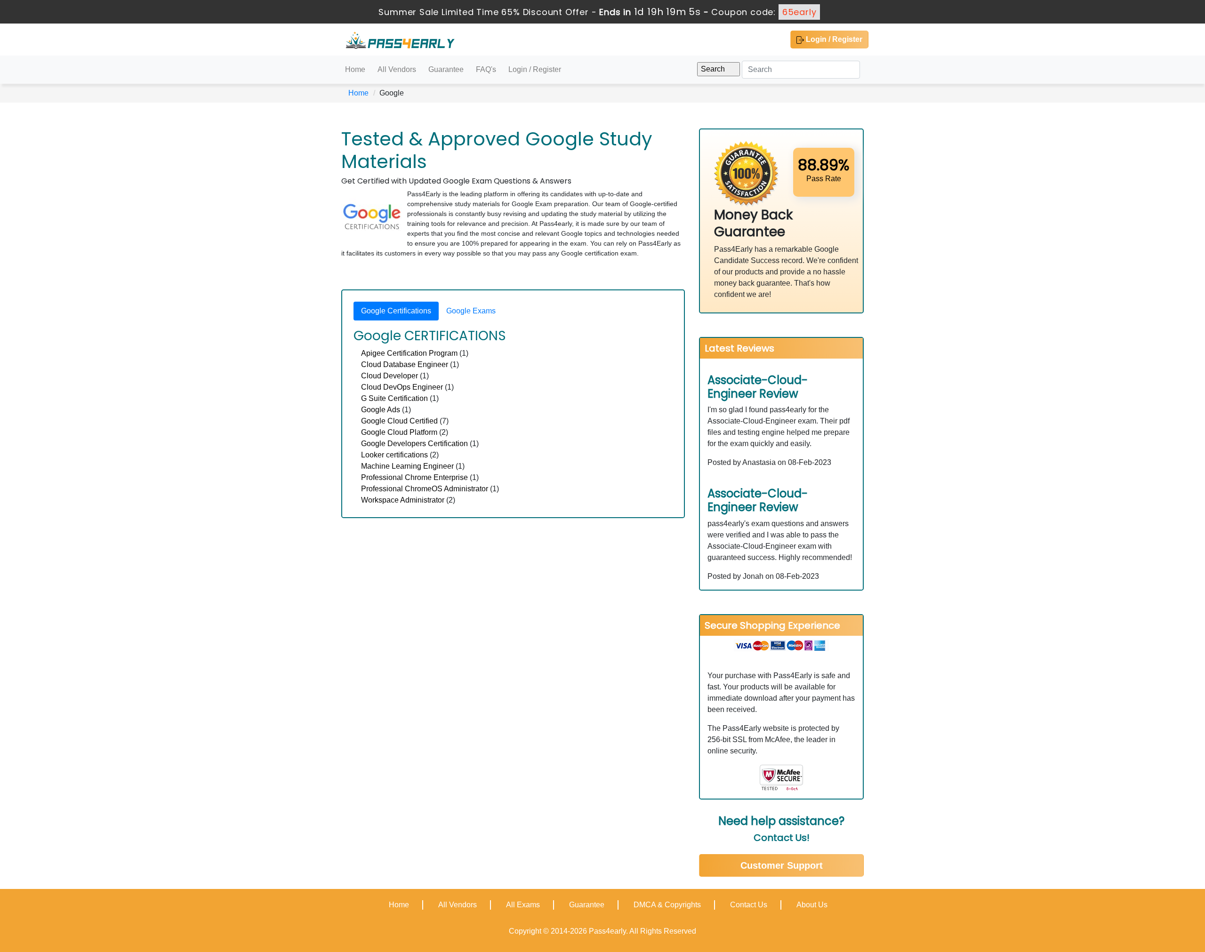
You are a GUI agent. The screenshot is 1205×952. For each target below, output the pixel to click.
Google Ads (380, 410)
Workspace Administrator (402, 500)
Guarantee (446, 69)
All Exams (523, 905)
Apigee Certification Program (409, 353)
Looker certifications (394, 455)
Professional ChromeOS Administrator (424, 489)
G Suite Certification (394, 398)
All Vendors (397, 69)
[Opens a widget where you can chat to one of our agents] (1170, 935)
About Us (811, 905)
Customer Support (781, 865)
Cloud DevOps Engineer (402, 387)
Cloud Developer (389, 376)
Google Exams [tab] (471, 311)
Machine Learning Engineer (407, 466)
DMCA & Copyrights (667, 905)
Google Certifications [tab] (396, 311)
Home (355, 69)
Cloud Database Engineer (404, 364)
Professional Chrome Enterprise (414, 477)
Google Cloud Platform (399, 432)
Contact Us (748, 905)
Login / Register (833, 39)
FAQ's (486, 69)
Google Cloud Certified (399, 421)
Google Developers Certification (414, 444)
